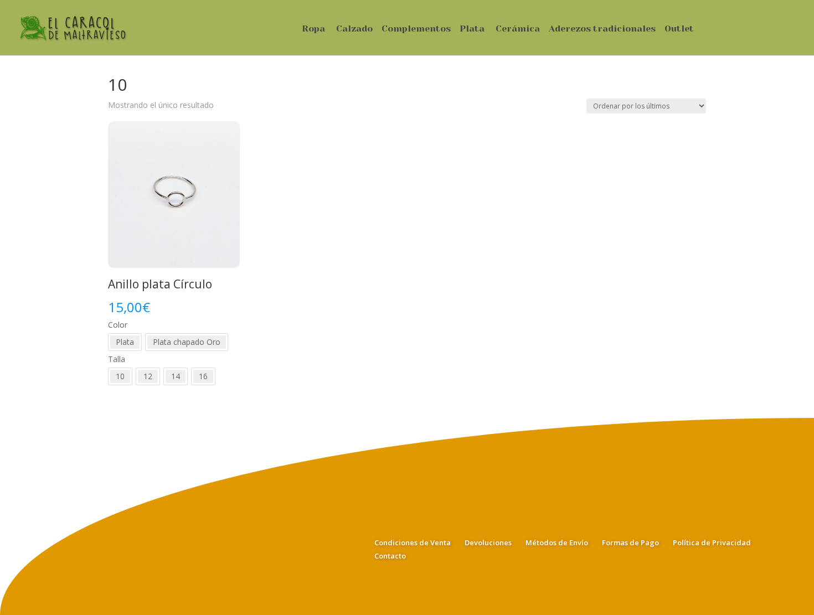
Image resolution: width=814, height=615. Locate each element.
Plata (472, 29)
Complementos (416, 29)
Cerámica (518, 29)
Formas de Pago (630, 542)
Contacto (390, 556)
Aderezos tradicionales (602, 29)
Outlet (679, 29)
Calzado (354, 29)
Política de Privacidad (712, 542)
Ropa (313, 29)
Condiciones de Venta (412, 542)
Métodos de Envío (557, 542)
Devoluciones (488, 542)
